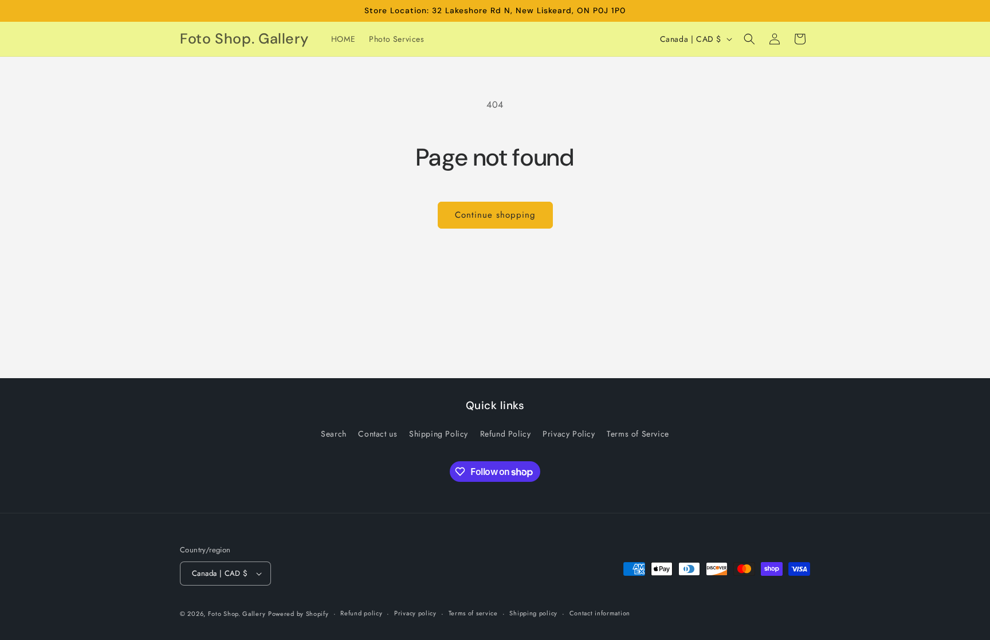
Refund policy (361, 613)
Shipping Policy (438, 433)
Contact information (599, 613)
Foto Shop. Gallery (237, 613)
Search (334, 433)
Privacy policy (415, 613)
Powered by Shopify (298, 613)
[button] (749, 39)
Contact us (377, 433)
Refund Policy (505, 433)
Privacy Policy (569, 433)
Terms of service (473, 613)
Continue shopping (495, 215)
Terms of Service (638, 433)
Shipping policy (533, 613)
